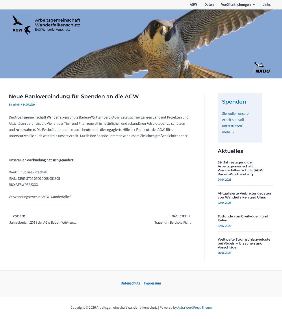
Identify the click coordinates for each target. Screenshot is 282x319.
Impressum (152, 283)
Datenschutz (130, 283)
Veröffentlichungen (236, 5)
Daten (209, 5)
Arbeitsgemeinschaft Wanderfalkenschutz (57, 23)
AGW (193, 5)
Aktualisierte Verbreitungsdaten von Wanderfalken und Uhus (244, 195)
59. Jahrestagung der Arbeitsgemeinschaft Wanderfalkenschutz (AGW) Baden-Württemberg (241, 168)
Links (267, 5)
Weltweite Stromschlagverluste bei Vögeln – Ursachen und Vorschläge (244, 243)
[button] (253, 5)
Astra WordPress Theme (194, 307)
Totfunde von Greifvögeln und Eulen (243, 218)
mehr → (228, 132)
